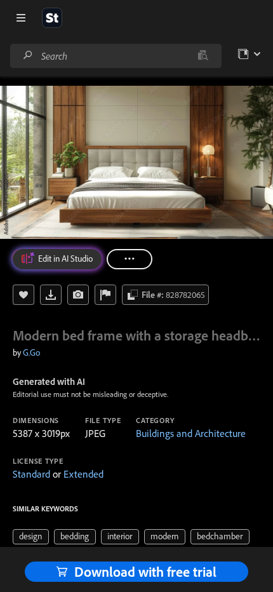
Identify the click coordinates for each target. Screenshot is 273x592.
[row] (31, 536)
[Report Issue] (105, 295)
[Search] (28, 55)
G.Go (31, 352)
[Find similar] (203, 56)
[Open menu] (21, 18)
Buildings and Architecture (191, 433)
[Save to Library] (23, 295)
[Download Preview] (51, 295)
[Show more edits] (129, 259)
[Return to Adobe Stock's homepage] (52, 18)
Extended (83, 474)
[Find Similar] (78, 295)
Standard (31, 474)
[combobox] (115, 56)
